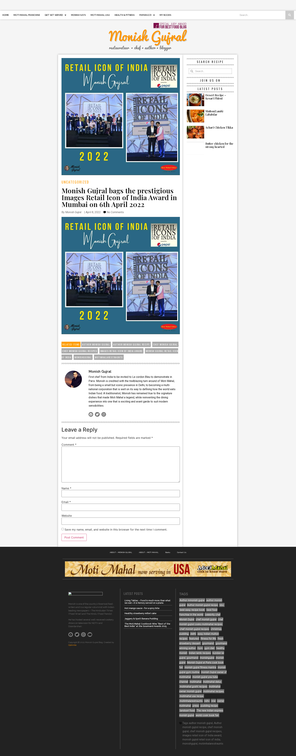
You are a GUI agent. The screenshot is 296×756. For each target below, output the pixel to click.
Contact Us (181, 552)
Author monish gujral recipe (131, 344)
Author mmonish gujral (192, 600)
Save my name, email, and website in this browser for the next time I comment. (116, 529)
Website (66, 515)
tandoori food (187, 710)
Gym (200, 648)
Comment (68, 444)
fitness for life (208, 638)
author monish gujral (96, 344)
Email (66, 502)
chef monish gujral (165, 344)
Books (167, 552)
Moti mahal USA (100, 15)
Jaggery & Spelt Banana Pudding (141, 619)
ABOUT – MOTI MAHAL (148, 552)
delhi (193, 633)
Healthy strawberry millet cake (140, 613)
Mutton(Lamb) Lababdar (214, 112)
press (196, 705)
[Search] (289, 15)
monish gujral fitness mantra (200, 667)
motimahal (195, 681)
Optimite (72, 645)
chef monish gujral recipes (79, 351)
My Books (165, 15)
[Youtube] (90, 634)
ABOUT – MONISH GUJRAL (121, 552)
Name (66, 488)
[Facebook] (91, 414)
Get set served (54, 15)
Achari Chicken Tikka (219, 127)
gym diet (209, 648)
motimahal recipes (213, 691)
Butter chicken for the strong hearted (219, 145)
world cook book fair (207, 715)
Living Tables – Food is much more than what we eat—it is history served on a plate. (147, 601)
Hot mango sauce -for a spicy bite (142, 608)
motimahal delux (212, 681)
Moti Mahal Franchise (27, 15)
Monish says (78, 15)
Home (5, 15)
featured (194, 638)
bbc (222, 604)
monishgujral (83, 357)
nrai (213, 700)
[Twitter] (97, 414)
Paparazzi (145, 15)
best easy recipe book (192, 609)
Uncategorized (75, 182)
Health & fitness (125, 15)
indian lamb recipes (200, 652)
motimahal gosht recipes (193, 686)
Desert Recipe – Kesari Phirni (215, 96)
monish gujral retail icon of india (201, 739)
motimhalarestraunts (109, 357)
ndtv (206, 700)
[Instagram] (103, 414)
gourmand (208, 643)
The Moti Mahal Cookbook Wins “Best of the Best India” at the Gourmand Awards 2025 (147, 625)
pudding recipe (209, 705)
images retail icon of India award (121, 351)
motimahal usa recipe (192, 696)
